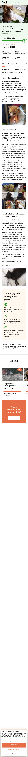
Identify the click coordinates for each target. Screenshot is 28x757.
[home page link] (5, 2)
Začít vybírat (14, 418)
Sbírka (3, 64)
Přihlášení (17, 2)
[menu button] (25, 2)
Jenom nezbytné (14, 749)
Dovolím (14, 744)
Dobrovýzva (19, 64)
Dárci (10, 64)
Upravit (13, 753)
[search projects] (22, 2)
